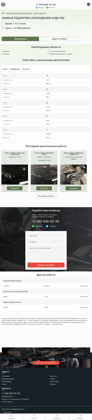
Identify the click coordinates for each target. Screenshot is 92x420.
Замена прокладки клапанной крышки (15, 291)
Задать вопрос (59, 39)
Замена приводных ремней (12, 302)
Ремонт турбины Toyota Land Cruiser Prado (15, 153)
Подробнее (15, 188)
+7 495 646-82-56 (46, 5)
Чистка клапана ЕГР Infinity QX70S (44, 153)
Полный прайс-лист (46, 352)
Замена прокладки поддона (12, 280)
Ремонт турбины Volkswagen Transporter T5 (73, 153)
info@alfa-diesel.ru (8, 396)
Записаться (20, 39)
